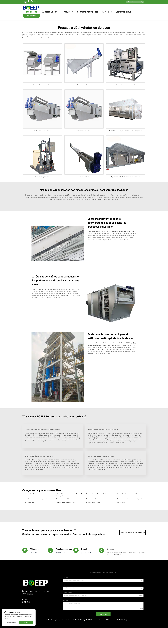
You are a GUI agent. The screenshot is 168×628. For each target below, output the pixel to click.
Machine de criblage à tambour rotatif (66, 499)
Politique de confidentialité (114, 620)
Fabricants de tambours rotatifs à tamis (128, 494)
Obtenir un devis (31, 15)
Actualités (107, 12)
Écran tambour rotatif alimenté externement (98, 494)
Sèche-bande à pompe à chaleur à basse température (126, 131)
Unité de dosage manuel (42, 177)
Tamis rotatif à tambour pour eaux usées (67, 502)
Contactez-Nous (123, 12)
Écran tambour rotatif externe (42, 85)
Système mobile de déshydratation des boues (125, 177)
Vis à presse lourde (30, 502)
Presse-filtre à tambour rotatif (125, 85)
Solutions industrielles (87, 12)
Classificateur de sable (84, 85)
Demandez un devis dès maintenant (132, 532)
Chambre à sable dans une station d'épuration (130, 499)
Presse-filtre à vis (91, 499)
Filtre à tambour (121, 502)
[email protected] (33, 1)
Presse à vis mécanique (93, 502)
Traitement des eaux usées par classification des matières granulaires (69, 495)
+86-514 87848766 (35, 553)
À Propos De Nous (50, 12)
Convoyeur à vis (84, 177)
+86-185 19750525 (61, 553)
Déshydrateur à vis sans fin (42, 131)
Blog (125, 620)
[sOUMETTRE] (142, 2)
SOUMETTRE (103, 614)
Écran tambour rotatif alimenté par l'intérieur (37, 499)
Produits (66, 12)
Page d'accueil (31, 12)
